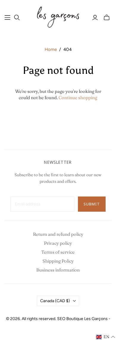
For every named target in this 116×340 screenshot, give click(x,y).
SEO (61, 318)
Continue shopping (78, 97)
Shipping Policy (58, 261)
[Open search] (17, 18)
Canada (55, 300)
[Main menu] (7, 18)
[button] (105, 337)
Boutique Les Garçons (87, 318)
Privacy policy (58, 243)
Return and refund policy (58, 234)
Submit (92, 204)
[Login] (95, 17)
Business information (58, 270)
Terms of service (58, 252)
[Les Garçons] (58, 16)
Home (51, 49)
